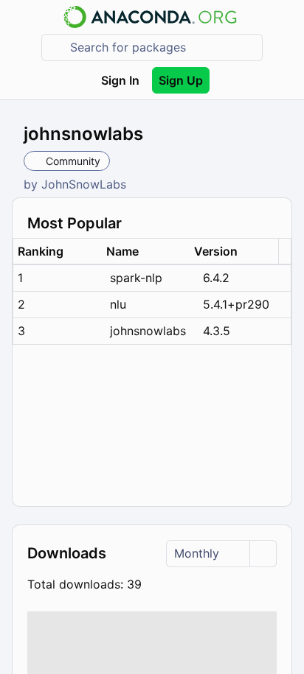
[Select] (262, 553)
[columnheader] (57, 251)
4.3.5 (216, 330)
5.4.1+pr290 (236, 304)
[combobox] (162, 47)
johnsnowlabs (148, 330)
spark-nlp (136, 277)
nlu (118, 304)
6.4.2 (216, 277)
